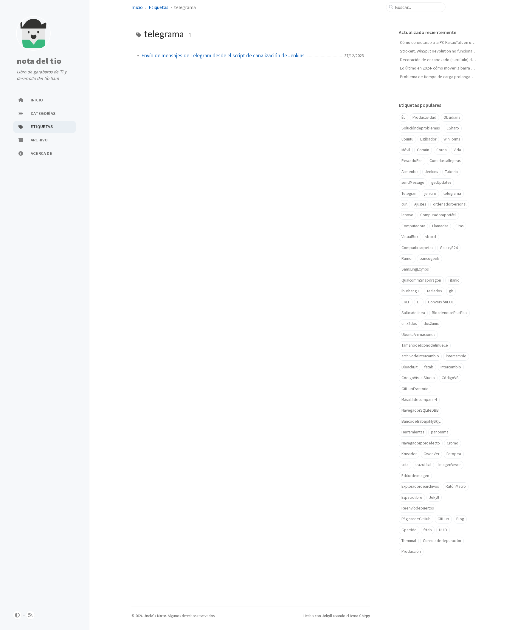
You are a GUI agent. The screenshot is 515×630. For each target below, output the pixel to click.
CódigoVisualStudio (418, 377)
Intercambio (450, 367)
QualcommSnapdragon (421, 280)
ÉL (403, 117)
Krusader (409, 453)
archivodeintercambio (420, 356)
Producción (411, 551)
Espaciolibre (411, 497)
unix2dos (409, 323)
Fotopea (453, 453)
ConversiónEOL (441, 302)
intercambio (456, 356)
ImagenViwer (449, 464)
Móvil (405, 149)
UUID (443, 529)
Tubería (451, 171)
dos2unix (431, 323)
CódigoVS (450, 377)
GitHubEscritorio (415, 388)
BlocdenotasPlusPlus (449, 312)
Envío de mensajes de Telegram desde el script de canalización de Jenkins (223, 55)
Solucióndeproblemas (420, 128)
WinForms (451, 139)
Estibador (428, 139)
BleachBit (409, 367)
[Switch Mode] (17, 615)
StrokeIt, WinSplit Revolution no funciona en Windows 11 (450, 51)
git (451, 291)
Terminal (408, 540)
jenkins (430, 193)
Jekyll (434, 497)
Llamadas (440, 225)
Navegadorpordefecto (420, 443)
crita (405, 464)
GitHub (443, 518)
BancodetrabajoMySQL (420, 421)
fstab (428, 529)
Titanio (454, 280)
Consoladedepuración (442, 540)
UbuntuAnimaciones (418, 334)
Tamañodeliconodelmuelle (424, 345)
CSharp (452, 128)
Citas (459, 225)
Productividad (424, 117)
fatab (428, 367)
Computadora (413, 225)
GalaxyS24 (449, 247)
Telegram (409, 193)
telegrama (452, 193)
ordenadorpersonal (449, 204)
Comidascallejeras (444, 160)
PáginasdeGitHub (416, 518)
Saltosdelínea (413, 312)
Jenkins (431, 171)
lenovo (407, 214)
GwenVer (431, 453)
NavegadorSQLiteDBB (420, 410)
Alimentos (409, 171)
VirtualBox (409, 236)
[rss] (30, 615)
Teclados (434, 291)
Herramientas (412, 432)
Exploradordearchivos (420, 486)
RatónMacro (456, 486)
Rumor (407, 258)
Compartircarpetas (417, 247)
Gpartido (409, 529)
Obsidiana (451, 117)
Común (423, 149)
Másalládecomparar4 (419, 399)
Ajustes (420, 204)
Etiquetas (159, 7)
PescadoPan (412, 160)
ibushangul (410, 291)
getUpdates (441, 182)
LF (419, 302)
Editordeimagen (415, 475)
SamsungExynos (415, 269)
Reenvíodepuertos (417, 508)
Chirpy (364, 615)
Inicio (137, 7)
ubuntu (407, 139)
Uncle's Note (154, 615)
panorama (440, 432)
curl (404, 204)
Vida (457, 149)
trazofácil (423, 464)
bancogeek (429, 258)
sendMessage (412, 182)
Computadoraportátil (438, 214)
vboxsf (430, 236)
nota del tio (39, 60)
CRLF (405, 302)
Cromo (452, 443)
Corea (441, 149)
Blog (460, 518)
